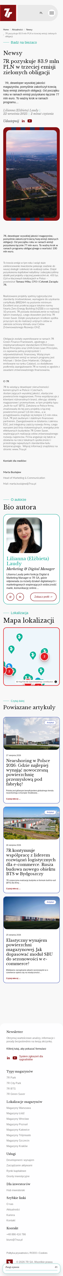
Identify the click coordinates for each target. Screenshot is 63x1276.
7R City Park (13, 1083)
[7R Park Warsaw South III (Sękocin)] (45, 652)
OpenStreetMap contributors (40, 682)
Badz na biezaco (24, 42)
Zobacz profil (43, 596)
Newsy (29, 29)
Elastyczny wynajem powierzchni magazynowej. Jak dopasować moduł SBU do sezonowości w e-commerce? (29, 952)
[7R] (8, 13)
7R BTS (11, 1088)
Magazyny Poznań (17, 1124)
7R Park (11, 1077)
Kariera (10, 1215)
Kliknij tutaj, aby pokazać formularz (26, 1048)
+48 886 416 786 (16, 1234)
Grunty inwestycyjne (18, 1176)
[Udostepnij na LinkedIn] (23, 121)
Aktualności (17, 29)
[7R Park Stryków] (33, 656)
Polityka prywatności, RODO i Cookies (26, 1252)
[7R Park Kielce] (41, 671)
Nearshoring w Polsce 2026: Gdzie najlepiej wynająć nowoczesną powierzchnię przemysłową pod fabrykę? (28, 772)
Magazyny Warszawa (18, 1108)
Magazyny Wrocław (17, 1118)
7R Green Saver (15, 1094)
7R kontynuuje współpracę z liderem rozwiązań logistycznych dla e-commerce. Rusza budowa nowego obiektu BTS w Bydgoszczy (31, 862)
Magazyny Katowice (18, 1129)
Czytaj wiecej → (13, 799)
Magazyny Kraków (17, 1146)
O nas (9, 1204)
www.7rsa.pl (19, 449)
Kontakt (10, 1220)
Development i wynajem (20, 1160)
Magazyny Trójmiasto (18, 1135)
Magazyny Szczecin (17, 1140)
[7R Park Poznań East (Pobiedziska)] (11, 650)
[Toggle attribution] (56, 682)
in (20, 596)
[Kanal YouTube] (29, 121)
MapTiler (22, 682)
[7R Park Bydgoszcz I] (19, 638)
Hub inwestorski (15, 1190)
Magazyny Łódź (15, 1113)
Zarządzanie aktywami (19, 1165)
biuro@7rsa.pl (14, 1239)
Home (6, 29)
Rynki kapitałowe (16, 1171)
